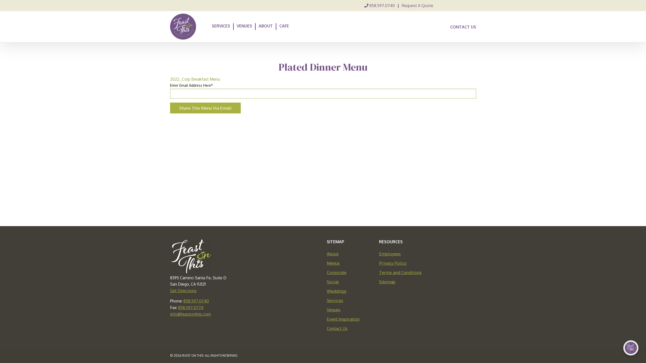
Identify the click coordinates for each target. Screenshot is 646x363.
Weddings (336, 291)
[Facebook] (439, 6)
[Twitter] (447, 6)
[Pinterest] (456, 6)
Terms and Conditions (400, 272)
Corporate (336, 272)
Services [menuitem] (221, 25)
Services (335, 300)
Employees (390, 253)
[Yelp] (473, 6)
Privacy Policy (393, 263)
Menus (333, 263)
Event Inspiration (343, 319)
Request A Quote (417, 5)
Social (333, 281)
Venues (333, 309)
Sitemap (387, 281)
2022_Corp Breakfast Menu (195, 79)
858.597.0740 (381, 5)
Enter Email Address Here (191, 85)
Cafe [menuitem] (284, 25)
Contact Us (463, 26)
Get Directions (183, 290)
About (333, 253)
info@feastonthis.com (190, 314)
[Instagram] (465, 6)
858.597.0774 (190, 307)
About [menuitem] (266, 25)
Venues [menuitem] (244, 25)
